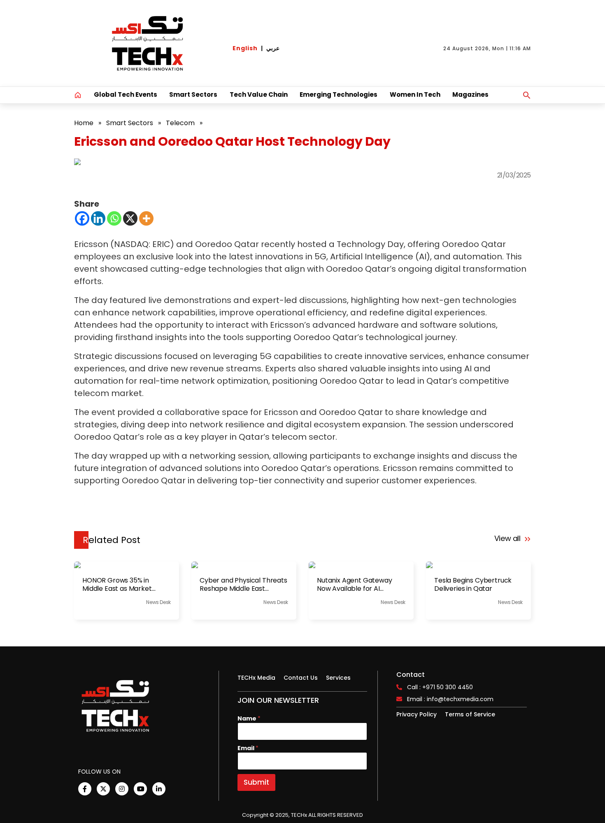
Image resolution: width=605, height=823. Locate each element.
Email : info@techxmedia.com (450, 699)
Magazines (470, 94)
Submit (256, 782)
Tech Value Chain (259, 94)
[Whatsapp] (114, 218)
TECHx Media (256, 678)
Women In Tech (415, 94)
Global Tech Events (125, 94)
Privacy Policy (416, 714)
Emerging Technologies (338, 94)
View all (508, 538)
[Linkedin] (98, 218)
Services (338, 678)
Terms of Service (470, 714)
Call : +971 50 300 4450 (440, 687)
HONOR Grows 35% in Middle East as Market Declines (117, 584)
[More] (146, 218)
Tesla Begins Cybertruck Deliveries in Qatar (473, 584)
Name (249, 719)
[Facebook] (82, 218)
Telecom (180, 123)
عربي (272, 48)
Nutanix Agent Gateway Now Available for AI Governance (354, 584)
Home (83, 123)
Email (247, 748)
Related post (111, 540)
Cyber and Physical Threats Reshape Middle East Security (243, 584)
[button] (527, 95)
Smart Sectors (193, 94)
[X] (130, 218)
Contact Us (301, 678)
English (245, 48)
